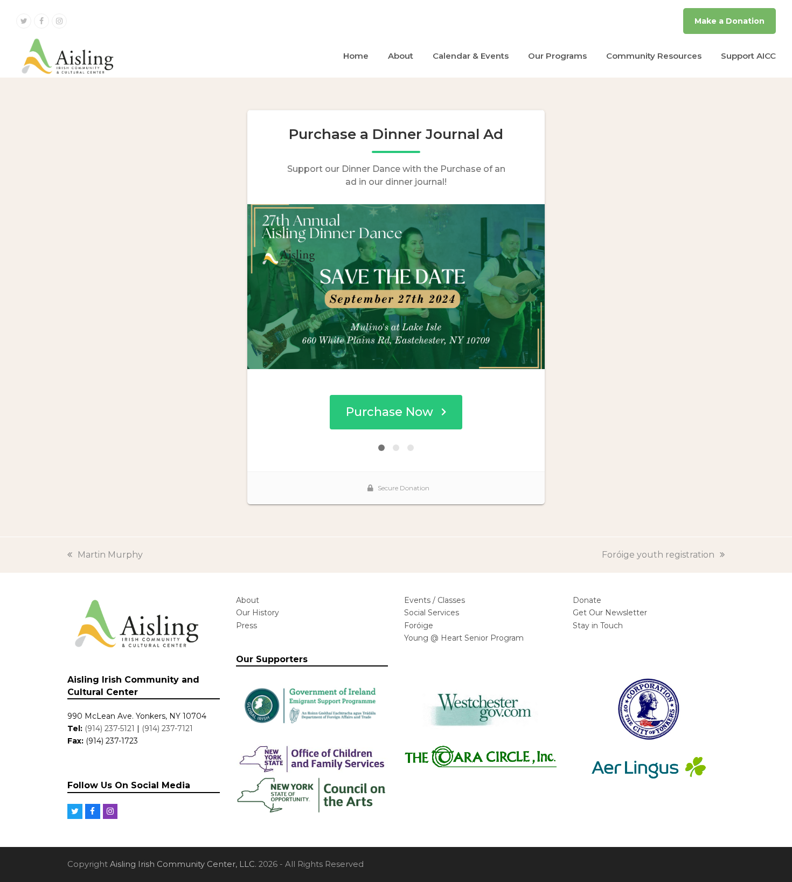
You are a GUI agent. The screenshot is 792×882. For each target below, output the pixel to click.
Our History (257, 612)
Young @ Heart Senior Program (464, 638)
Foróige (418, 625)
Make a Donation (729, 21)
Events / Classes (434, 600)
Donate (587, 600)
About (247, 600)
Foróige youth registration (658, 555)
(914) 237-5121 (110, 728)
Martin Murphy (110, 555)
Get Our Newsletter (610, 612)
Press (246, 625)
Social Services (431, 612)
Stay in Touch (598, 625)
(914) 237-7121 (167, 728)
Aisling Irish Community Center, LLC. (183, 864)
